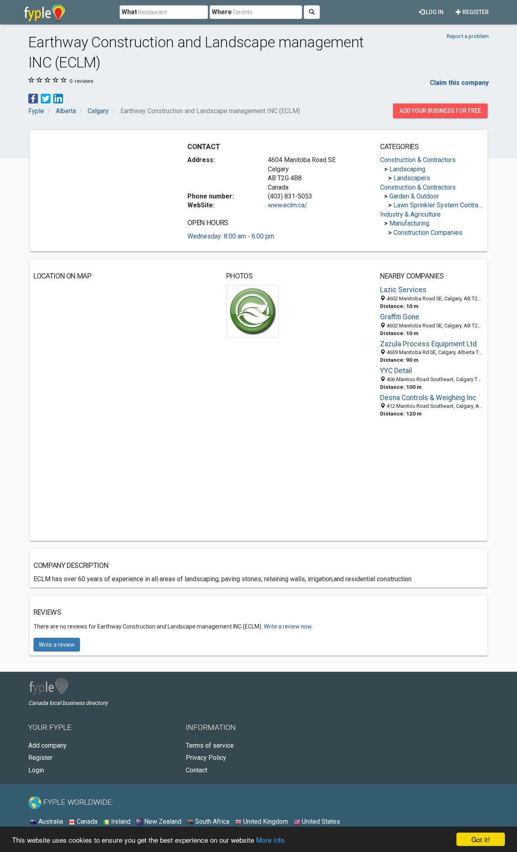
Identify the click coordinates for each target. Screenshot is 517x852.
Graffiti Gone (399, 317)
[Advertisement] (101, 190)
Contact (196, 770)
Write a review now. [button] (288, 626)
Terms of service (210, 745)
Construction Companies (427, 232)
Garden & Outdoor (414, 196)
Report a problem (468, 36)
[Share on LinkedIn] (58, 98)
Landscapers (411, 178)
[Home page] (44, 12)
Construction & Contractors (418, 160)
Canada (86, 821)
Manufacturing (409, 223)
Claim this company (459, 82)
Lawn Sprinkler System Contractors (443, 205)
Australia (50, 821)
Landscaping (407, 169)
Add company (47, 745)
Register (475, 12)
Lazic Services (403, 290)
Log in (434, 12)
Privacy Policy (206, 757)
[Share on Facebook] (33, 98)
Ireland (119, 821)
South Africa (211, 821)
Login (36, 770)
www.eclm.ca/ (287, 205)
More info (270, 840)
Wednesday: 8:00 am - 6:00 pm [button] (230, 236)
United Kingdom (265, 821)
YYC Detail (396, 371)
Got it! (480, 839)
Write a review (57, 644)
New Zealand (162, 821)
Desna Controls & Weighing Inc (428, 398)
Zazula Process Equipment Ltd (428, 344)
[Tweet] (45, 98)
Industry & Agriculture (410, 214)
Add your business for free (440, 111)
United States (320, 821)
